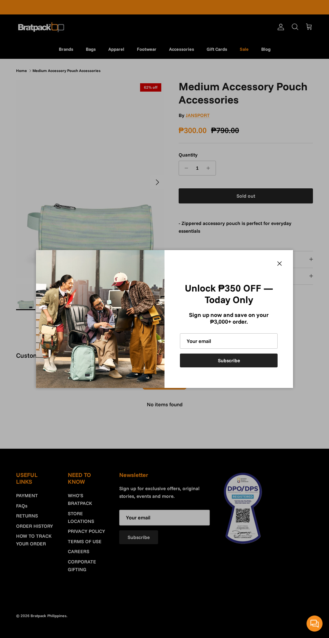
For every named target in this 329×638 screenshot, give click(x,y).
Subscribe (229, 360)
